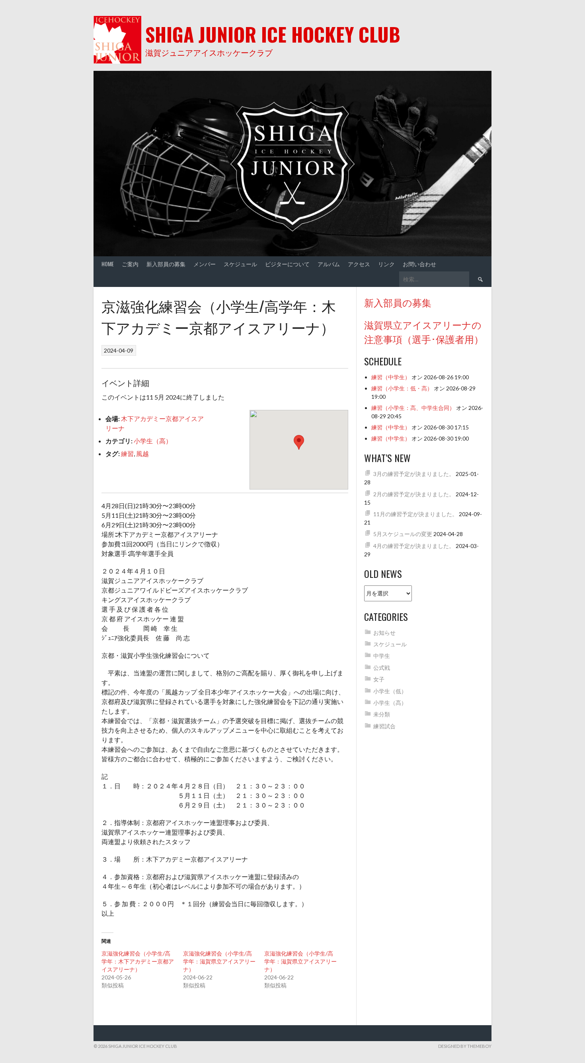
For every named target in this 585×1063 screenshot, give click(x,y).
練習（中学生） (390, 377)
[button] (299, 442)
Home (107, 263)
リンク (386, 263)
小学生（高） (153, 441)
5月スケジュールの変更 (402, 534)
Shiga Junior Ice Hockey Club (272, 34)
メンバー (204, 263)
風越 (142, 453)
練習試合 (384, 726)
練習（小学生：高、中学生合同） (413, 407)
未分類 (381, 714)
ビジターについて (287, 263)
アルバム (329, 263)
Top (566, 1044)
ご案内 (130, 263)
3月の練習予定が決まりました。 (413, 473)
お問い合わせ (419, 263)
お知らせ (384, 632)
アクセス (359, 263)
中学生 (381, 655)
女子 (378, 679)
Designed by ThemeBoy (464, 1046)
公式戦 (381, 667)
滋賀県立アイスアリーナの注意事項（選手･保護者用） (424, 331)
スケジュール (240, 263)
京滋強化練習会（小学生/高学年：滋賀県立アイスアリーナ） (219, 961)
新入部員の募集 (165, 263)
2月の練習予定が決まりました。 (413, 494)
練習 (127, 453)
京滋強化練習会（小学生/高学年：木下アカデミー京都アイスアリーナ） (137, 961)
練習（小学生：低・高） (402, 388)
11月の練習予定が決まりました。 (415, 514)
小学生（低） (390, 691)
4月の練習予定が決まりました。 (413, 545)
